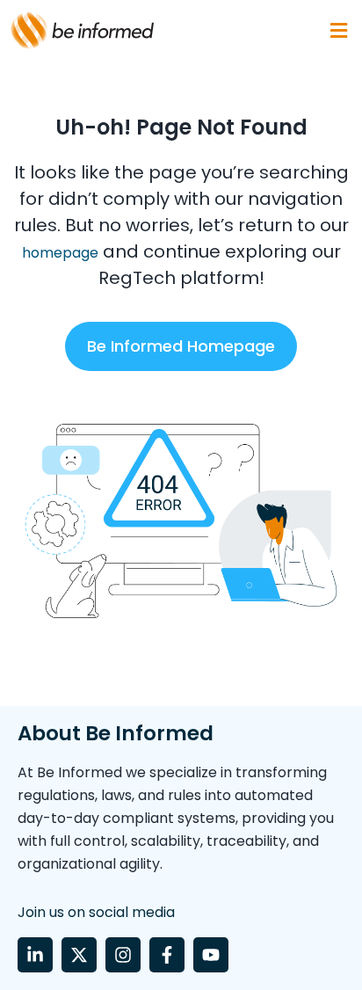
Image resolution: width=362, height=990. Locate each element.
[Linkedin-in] (35, 954)
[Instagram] (123, 954)
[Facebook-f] (167, 954)
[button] (338, 30)
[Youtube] (210, 954)
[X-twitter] (79, 954)
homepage (60, 253)
